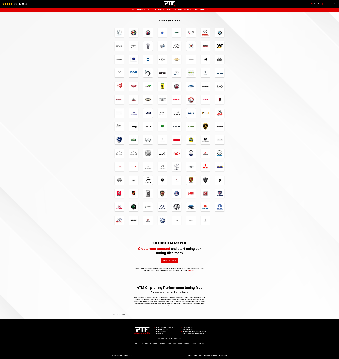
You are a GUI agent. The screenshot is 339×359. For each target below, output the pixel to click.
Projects (187, 10)
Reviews (195, 10)
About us (161, 10)
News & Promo (177, 10)
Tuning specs (140, 10)
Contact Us (204, 10)
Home (132, 10)
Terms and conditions (210, 355)
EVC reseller (152, 10)
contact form (191, 270)
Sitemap (189, 355)
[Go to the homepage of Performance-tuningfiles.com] (169, 4)
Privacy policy (198, 355)
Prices (168, 10)
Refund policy (223, 355)
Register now (168, 260)
